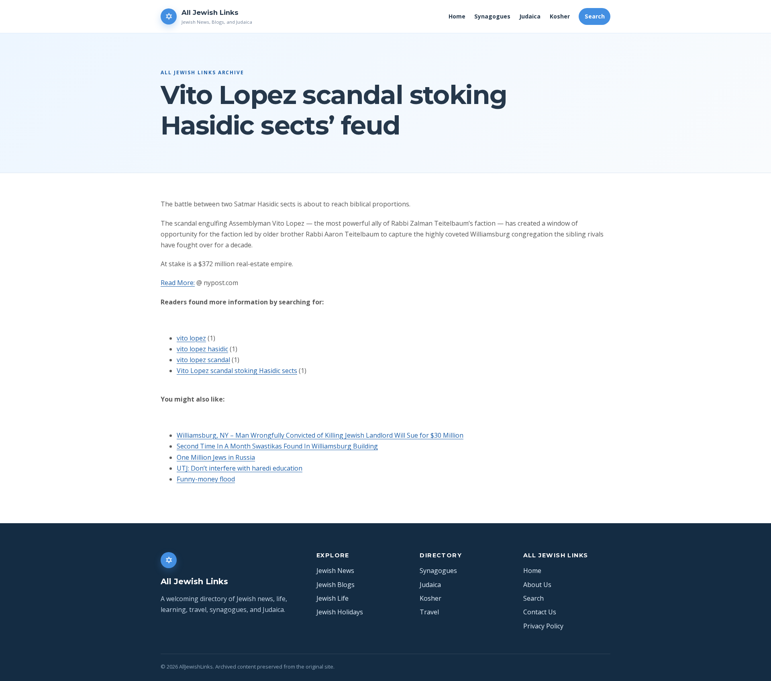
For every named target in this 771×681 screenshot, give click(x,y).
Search (595, 16)
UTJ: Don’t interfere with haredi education (239, 468)
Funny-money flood (206, 479)
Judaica (530, 16)
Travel (429, 612)
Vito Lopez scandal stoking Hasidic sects (237, 370)
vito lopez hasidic (202, 349)
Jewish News (335, 570)
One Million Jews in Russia (216, 457)
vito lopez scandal (203, 359)
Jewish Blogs (335, 584)
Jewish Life (332, 598)
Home (457, 16)
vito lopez (191, 338)
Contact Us (539, 612)
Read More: (178, 282)
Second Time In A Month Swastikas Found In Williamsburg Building (277, 446)
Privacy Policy (543, 626)
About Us (537, 584)
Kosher (560, 16)
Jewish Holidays (339, 612)
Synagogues (492, 16)
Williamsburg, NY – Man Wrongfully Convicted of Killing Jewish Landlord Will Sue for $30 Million (320, 435)
